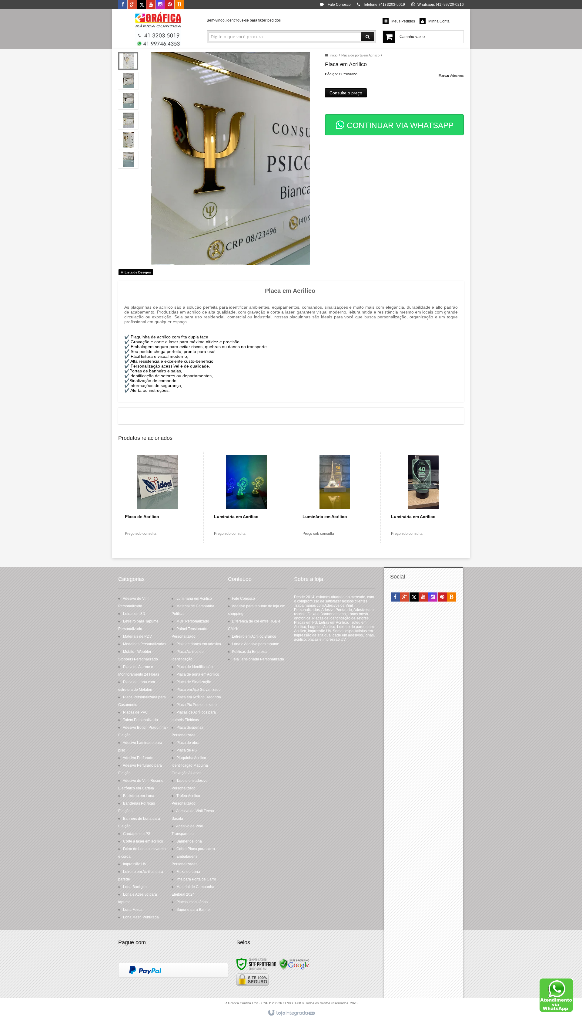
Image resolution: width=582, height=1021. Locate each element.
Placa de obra (187, 743)
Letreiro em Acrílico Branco (254, 636)
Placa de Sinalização (193, 682)
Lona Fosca (132, 909)
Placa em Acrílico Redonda (198, 697)
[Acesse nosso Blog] (179, 5)
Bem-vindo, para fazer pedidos (244, 20)
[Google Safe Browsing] (294, 964)
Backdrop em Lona (138, 796)
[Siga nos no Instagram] (160, 5)
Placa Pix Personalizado (196, 705)
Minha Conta (439, 21)
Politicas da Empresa (249, 652)
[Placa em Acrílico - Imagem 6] (128, 159)
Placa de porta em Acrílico (360, 55)
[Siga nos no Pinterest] (169, 5)
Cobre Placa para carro (195, 849)
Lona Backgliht (135, 887)
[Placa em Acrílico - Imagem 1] (128, 61)
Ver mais (161, 516)
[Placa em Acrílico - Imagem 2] (128, 81)
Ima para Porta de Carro (196, 879)
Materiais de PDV (137, 636)
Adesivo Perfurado (138, 758)
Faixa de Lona (188, 872)
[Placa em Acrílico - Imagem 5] (128, 140)
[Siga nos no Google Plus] (132, 5)
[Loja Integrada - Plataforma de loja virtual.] (291, 1013)
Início (333, 55)
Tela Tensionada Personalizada (258, 659)
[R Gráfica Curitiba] (158, 29)
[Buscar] (367, 36)
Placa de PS (186, 750)
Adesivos (457, 75)
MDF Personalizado (192, 621)
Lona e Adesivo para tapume (255, 644)
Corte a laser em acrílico (143, 841)
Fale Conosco (339, 4)
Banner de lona (189, 841)
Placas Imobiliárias (192, 902)
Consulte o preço (345, 92)
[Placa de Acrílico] (157, 497)
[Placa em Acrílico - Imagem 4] (128, 120)
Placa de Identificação (194, 667)
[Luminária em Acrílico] (246, 497)
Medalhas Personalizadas (144, 644)
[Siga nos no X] (141, 5)
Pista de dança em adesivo (198, 644)
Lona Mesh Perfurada (141, 917)
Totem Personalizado (140, 720)
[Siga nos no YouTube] (423, 597)
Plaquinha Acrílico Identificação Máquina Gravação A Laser (190, 765)
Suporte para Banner (193, 909)
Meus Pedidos (403, 21)
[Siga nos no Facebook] (122, 5)
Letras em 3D (134, 614)
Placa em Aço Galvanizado (198, 689)
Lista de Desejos (137, 272)
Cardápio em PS (136, 834)
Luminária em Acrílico (194, 598)
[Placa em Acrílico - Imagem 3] (128, 100)
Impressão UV (134, 864)
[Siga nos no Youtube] (151, 5)
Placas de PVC (135, 712)
